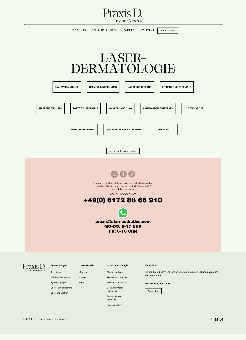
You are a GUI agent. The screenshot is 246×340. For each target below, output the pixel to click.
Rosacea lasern (114, 305)
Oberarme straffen (59, 293)
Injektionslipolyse (58, 282)
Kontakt (82, 277)
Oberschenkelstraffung (61, 288)
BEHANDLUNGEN (105, 30)
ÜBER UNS (78, 30)
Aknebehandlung (115, 272)
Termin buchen (167, 30)
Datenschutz (46, 319)
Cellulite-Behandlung (60, 277)
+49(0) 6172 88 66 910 (123, 201)
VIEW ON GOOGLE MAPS (123, 194)
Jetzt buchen (57, 272)
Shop (81, 282)
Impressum (61, 319)
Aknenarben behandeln (118, 277)
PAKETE (129, 30)
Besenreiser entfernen (117, 282)
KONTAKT (147, 30)
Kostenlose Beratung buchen (123, 151)
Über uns (83, 272)
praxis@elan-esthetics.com (123, 222)
